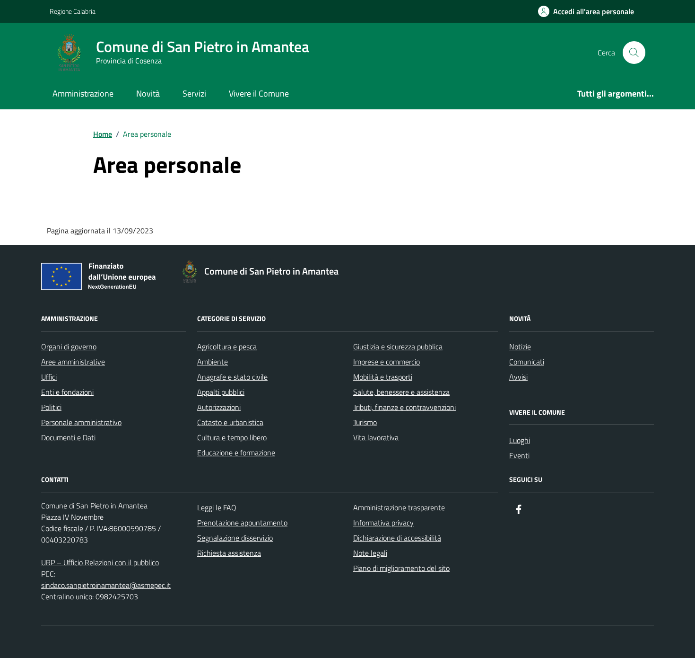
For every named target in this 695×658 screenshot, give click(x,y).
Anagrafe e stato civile (232, 376)
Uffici (49, 376)
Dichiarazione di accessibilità (397, 537)
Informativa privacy (383, 522)
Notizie (520, 346)
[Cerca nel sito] (634, 52)
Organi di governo (68, 346)
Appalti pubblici (220, 392)
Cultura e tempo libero (232, 437)
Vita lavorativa (376, 437)
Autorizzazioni (219, 407)
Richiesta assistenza (229, 553)
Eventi (519, 455)
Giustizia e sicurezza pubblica (398, 346)
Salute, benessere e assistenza (401, 392)
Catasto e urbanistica (230, 422)
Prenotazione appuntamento (242, 522)
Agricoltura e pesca (227, 346)
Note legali (370, 553)
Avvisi (518, 376)
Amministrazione (82, 93)
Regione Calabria (73, 11)
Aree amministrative (73, 361)
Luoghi (519, 440)
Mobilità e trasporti (382, 376)
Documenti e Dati (68, 437)
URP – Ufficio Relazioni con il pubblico (100, 562)
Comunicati (526, 361)
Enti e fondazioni (67, 392)
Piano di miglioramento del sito (401, 568)
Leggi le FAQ (216, 507)
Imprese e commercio (386, 361)
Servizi (194, 93)
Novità (148, 93)
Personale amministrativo (81, 422)
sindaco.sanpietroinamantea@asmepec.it (106, 585)
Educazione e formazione (236, 452)
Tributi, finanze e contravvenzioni (404, 407)
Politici (51, 407)
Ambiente (212, 361)
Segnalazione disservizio (235, 537)
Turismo (365, 422)
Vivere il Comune (259, 93)
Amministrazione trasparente (399, 507)
